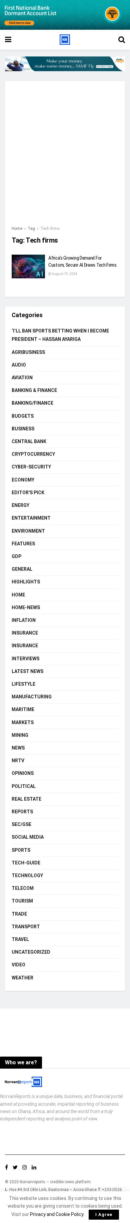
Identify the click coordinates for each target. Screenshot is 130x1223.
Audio (19, 365)
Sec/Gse (21, 824)
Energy (20, 505)
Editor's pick (28, 492)
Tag (31, 228)
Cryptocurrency (33, 454)
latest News (27, 671)
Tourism (22, 901)
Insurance (25, 633)
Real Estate (26, 799)
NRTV (18, 760)
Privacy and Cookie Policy (56, 1214)
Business (23, 428)
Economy (23, 480)
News (18, 748)
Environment (28, 531)
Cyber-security (31, 466)
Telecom (23, 888)
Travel (20, 939)
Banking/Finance (32, 403)
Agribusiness (28, 352)
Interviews (25, 658)
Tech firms (50, 228)
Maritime (23, 709)
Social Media (28, 837)
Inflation (24, 620)
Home (17, 228)
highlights (26, 581)
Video (18, 964)
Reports (22, 811)
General (22, 569)
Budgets (23, 416)
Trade (19, 914)
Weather (22, 977)
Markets (23, 722)
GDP (16, 556)
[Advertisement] (65, 156)
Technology (27, 875)
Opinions (23, 773)
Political (24, 786)
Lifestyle (23, 684)
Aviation (22, 377)
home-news (26, 607)
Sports (21, 850)
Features (23, 543)
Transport (26, 926)
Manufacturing (32, 696)
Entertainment (31, 518)
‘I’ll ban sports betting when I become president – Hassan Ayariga (60, 335)
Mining (20, 735)
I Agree (103, 1214)
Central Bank (29, 441)
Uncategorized (31, 952)
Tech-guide (26, 862)
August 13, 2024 (64, 274)
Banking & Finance (34, 390)
